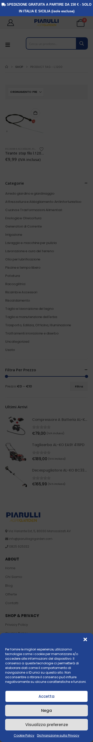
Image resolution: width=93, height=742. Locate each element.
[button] (85, 639)
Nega (46, 710)
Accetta (46, 696)
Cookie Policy (24, 735)
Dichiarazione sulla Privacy (58, 735)
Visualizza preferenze (46, 724)
